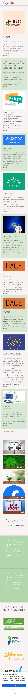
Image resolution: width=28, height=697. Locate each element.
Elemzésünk (6, 407)
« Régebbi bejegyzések (9, 432)
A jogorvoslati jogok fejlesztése (12, 354)
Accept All (14, 685)
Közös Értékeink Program (10, 236)
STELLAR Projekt (7, 193)
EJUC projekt (6, 37)
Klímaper (5, 275)
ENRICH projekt (7, 148)
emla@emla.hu (17, 553)
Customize (14, 689)
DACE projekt (6, 312)
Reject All (14, 693)
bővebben (5, 55)
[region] (14, 684)
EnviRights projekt (8, 112)
